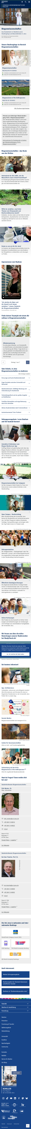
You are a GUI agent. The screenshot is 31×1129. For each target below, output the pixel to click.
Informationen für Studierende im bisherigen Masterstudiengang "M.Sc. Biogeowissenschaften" (15, 142)
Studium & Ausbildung (9, 1007)
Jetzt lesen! (16, 1073)
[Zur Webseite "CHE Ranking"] (6, 943)
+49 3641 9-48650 (9, 889)
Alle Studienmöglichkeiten (21, 108)
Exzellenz (4, 1040)
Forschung (5, 1011)
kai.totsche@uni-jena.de (11, 885)
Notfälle (4, 1055)
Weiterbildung (6, 1031)
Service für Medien (7, 1059)
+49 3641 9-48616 (9, 822)
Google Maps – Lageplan (9, 840)
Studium (4, 1017)
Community (5, 1047)
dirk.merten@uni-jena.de (11, 818)
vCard (6, 829)
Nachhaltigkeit (6, 1043)
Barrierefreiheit (5, 1127)
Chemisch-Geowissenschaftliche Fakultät (14, 6)
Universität (5, 1036)
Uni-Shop (4, 1062)
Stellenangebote (6, 1027)
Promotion (5, 1020)
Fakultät (4, 1004)
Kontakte (4, 1052)
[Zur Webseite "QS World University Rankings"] (15, 954)
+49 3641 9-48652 (9, 892)
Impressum (9, 1123)
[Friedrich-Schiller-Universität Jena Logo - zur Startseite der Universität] (4, 2)
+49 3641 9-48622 (9, 825)
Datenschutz (16, 1123)
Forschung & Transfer (8, 1024)
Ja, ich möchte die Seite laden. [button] (15, 654)
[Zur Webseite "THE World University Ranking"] (20, 943)
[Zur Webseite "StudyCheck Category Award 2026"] (15, 932)
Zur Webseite (5, 845)
